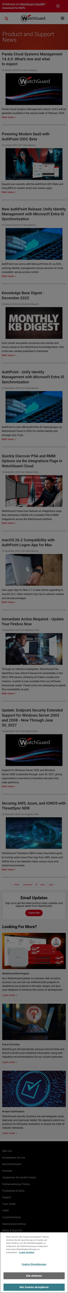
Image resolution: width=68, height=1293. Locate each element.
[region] (34, 1262)
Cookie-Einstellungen (34, 1264)
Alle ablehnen (34, 1275)
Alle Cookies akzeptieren (34, 1287)
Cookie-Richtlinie (26, 1252)
